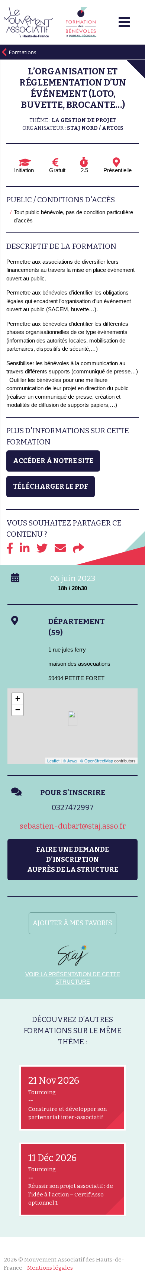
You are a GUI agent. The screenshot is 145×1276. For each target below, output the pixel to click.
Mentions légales (50, 1267)
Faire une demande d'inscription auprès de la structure (72, 859)
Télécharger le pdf (50, 486)
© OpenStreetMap (96, 761)
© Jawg (70, 761)
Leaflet (53, 761)
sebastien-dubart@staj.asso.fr (73, 826)
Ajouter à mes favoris (72, 923)
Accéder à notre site (53, 461)
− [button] (17, 709)
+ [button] (17, 698)
